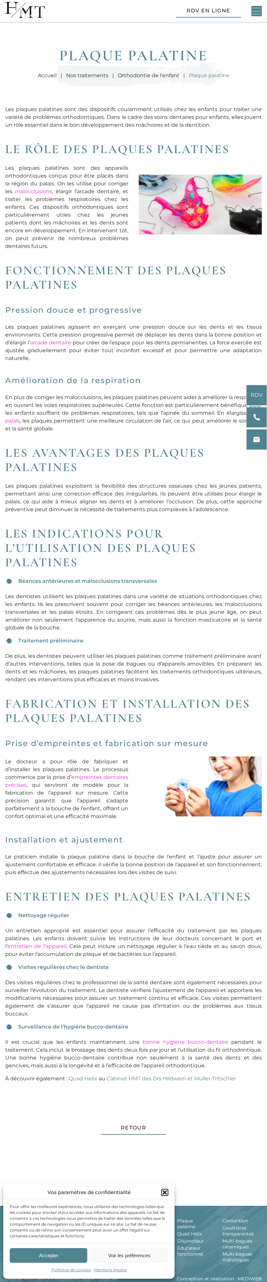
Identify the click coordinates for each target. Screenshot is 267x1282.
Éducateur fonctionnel (190, 1251)
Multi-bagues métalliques (237, 1257)
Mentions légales (110, 1269)
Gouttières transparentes (238, 1231)
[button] (165, 1192)
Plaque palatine (186, 1224)
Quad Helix (83, 1078)
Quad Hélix (189, 1234)
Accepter (48, 1255)
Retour (133, 1128)
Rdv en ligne (208, 10)
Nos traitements (87, 75)
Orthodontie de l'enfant (148, 75)
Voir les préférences (129, 1255)
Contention (235, 1221)
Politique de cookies (71, 1269)
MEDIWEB (250, 1279)
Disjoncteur (190, 1241)
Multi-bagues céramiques (237, 1244)
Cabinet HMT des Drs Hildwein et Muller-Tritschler (171, 1078)
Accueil (47, 75)
